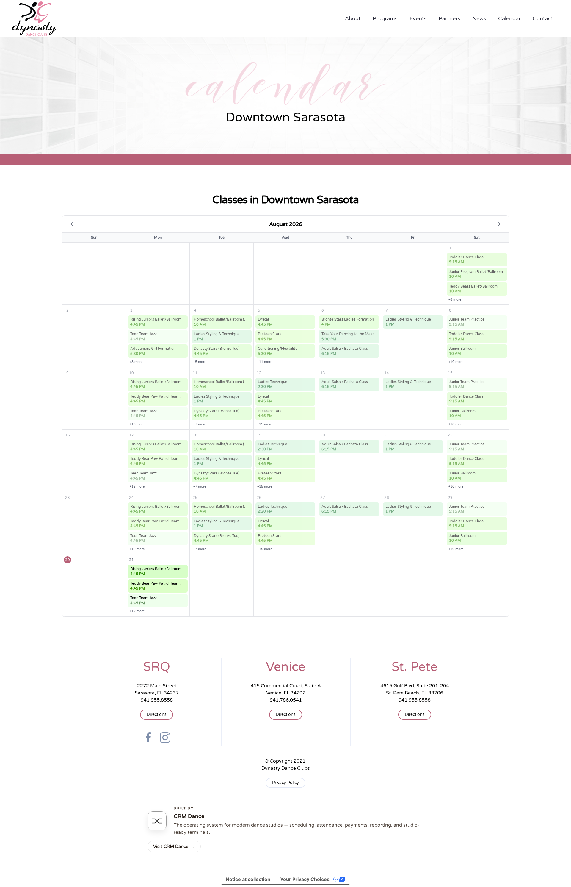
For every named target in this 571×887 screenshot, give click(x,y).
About (353, 18)
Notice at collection (248, 879)
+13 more (137, 424)
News (479, 18)
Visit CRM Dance (174, 846)
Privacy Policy (285, 782)
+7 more (199, 424)
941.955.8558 (157, 700)
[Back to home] (34, 18)
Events (418, 18)
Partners (449, 18)
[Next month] (499, 224)
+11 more (264, 362)
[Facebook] (148, 738)
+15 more (264, 424)
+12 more (137, 486)
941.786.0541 (286, 700)
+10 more (455, 362)
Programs (385, 18)
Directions (157, 714)
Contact (543, 18)
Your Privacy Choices (305, 879)
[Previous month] (71, 224)
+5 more (199, 362)
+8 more (454, 300)
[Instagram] (165, 738)
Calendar (509, 18)
